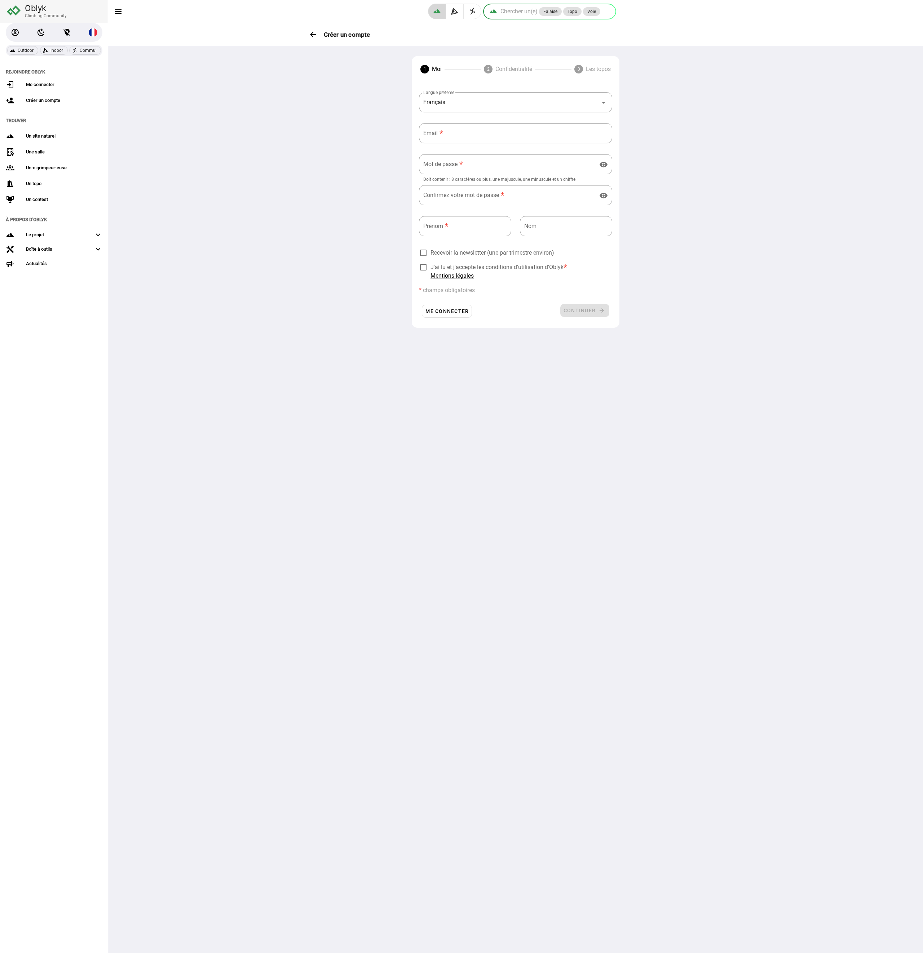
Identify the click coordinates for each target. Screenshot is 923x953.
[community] (472, 11)
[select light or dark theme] (41, 32)
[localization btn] (67, 32)
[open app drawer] (118, 11)
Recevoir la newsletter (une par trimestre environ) (492, 252)
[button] (15, 32)
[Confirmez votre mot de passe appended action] (603, 195)
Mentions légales (452, 275)
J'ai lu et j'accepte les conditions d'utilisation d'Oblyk (497, 267)
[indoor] (455, 11)
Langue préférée (438, 92)
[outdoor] (437, 11)
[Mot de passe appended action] (603, 164)
